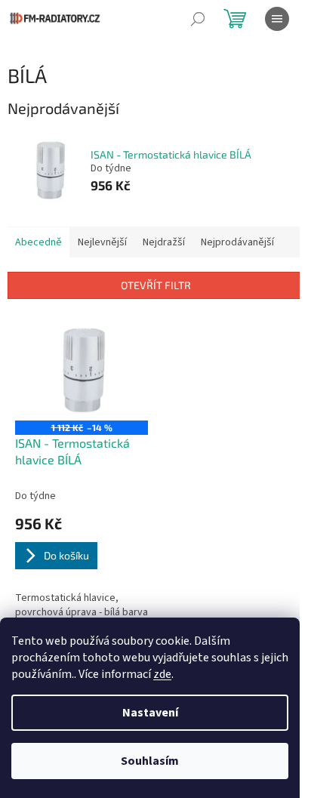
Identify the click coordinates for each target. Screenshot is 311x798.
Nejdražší (164, 242)
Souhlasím (150, 761)
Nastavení (150, 712)
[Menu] (277, 19)
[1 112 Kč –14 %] (81, 371)
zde (162, 674)
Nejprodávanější (237, 242)
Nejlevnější (102, 242)
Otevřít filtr (156, 285)
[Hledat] (198, 19)
